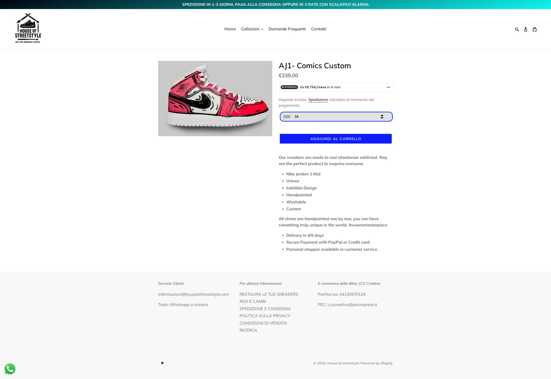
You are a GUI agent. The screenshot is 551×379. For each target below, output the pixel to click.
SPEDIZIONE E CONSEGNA (265, 308)
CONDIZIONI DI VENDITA (263, 323)
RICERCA (248, 330)
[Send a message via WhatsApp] (10, 369)
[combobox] (336, 117)
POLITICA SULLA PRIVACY (265, 315)
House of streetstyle (343, 363)
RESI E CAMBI (253, 301)
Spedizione (318, 99)
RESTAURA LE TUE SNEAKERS (269, 294)
